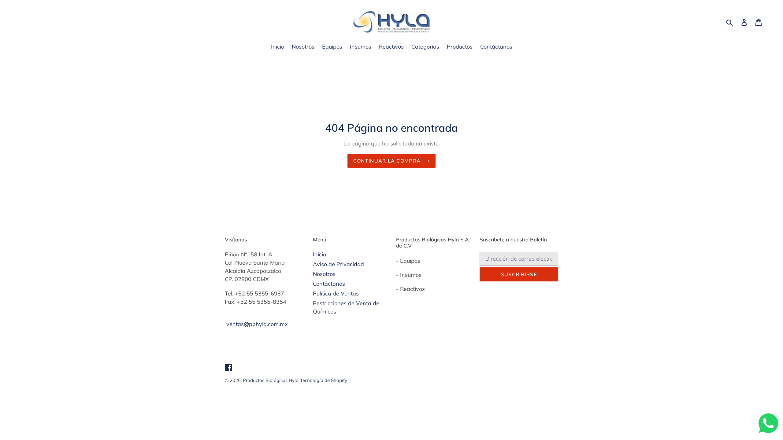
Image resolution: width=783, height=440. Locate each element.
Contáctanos (329, 283)
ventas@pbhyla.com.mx (257, 324)
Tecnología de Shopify (323, 380)
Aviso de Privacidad (338, 264)
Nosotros (324, 273)
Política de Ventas (336, 293)
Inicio (319, 254)
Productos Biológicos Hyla (271, 380)
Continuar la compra (387, 161)
